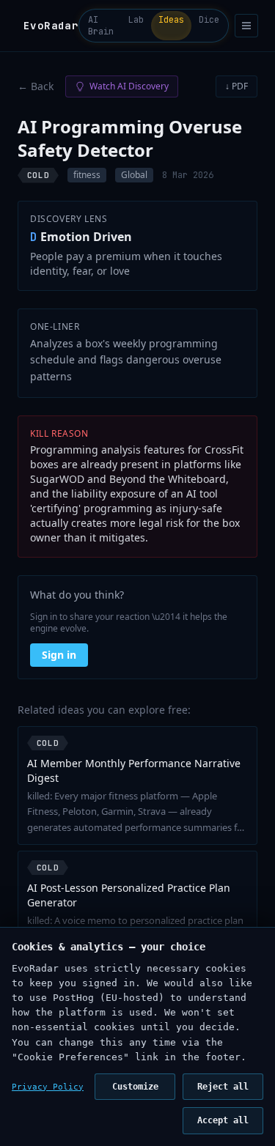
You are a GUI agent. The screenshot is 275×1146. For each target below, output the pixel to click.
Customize (135, 1087)
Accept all (223, 1120)
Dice (209, 20)
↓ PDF (236, 86)
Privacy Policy (48, 1087)
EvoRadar (50, 25)
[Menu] (246, 25)
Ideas (171, 20)
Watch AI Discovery (129, 86)
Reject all (223, 1087)
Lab (136, 20)
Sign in (59, 655)
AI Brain (101, 25)
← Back (36, 86)
